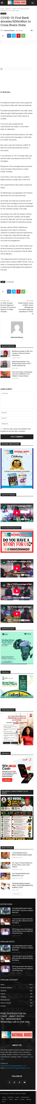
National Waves (9, 30)
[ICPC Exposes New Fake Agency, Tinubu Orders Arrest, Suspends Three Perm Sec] (5, 931)
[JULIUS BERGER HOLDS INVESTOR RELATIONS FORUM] (5, 855)
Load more (16, 894)
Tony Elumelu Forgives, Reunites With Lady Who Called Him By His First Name (22, 921)
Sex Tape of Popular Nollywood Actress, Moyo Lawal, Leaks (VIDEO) (22, 865)
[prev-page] (2, 382)
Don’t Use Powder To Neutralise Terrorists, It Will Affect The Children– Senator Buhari (22, 374)
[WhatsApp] (23, 36)
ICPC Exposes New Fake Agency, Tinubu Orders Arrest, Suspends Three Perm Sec (22, 931)
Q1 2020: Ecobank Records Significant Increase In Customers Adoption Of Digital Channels (8, 307)
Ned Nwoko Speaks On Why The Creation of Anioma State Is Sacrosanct (22, 353)
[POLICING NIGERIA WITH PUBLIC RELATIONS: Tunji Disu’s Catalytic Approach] (5, 911)
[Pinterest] (18, 36)
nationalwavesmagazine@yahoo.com (17, 1068)
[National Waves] (2, 30)
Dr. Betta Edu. (10, 282)
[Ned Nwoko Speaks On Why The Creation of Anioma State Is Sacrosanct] (5, 353)
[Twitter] (14, 36)
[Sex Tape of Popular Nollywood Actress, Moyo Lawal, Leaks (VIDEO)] (5, 865)
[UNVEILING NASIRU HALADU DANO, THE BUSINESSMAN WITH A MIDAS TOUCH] (5, 886)
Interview (8, 9)
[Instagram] (14, 1082)
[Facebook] (9, 36)
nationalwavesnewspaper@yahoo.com (13, 1066)
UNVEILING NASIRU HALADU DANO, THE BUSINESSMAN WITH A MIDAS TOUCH (22, 885)
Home (2, 9)
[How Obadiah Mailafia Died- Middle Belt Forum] (5, 876)
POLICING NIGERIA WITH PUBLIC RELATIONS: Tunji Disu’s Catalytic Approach (22, 910)
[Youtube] (25, 1082)
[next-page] (5, 382)
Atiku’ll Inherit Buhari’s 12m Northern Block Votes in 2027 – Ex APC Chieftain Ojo (22, 363)
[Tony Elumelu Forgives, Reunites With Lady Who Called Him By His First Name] (5, 921)
